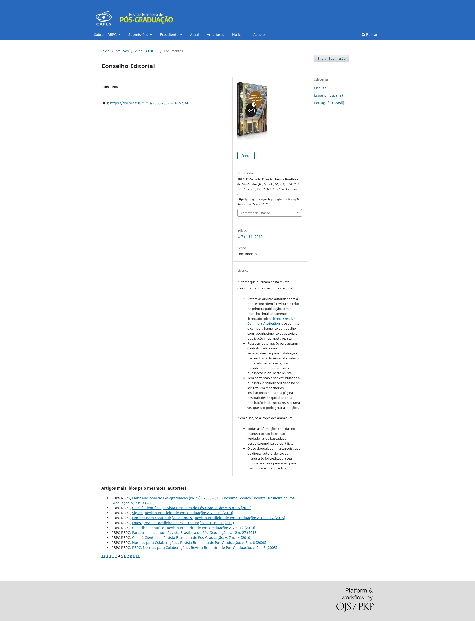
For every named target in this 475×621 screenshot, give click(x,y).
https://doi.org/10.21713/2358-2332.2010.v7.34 (149, 103)
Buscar (371, 34)
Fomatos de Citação (255, 213)
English (320, 88)
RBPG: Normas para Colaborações (160, 547)
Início (105, 51)
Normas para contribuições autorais (162, 517)
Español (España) (328, 95)
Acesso (259, 34)
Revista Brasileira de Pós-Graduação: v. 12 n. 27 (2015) (240, 517)
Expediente (169, 34)
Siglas (137, 512)
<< (103, 555)
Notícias (238, 34)
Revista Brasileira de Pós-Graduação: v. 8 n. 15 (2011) (207, 508)
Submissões (138, 34)
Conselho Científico (148, 527)
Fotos (137, 522)
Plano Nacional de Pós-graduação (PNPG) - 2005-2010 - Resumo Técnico (192, 498)
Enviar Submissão (332, 58)
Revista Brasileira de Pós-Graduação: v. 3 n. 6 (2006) (223, 542)
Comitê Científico (146, 508)
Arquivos (122, 51)
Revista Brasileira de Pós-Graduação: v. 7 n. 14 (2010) (207, 537)
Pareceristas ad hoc (149, 532)
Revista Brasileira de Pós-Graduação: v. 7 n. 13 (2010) (189, 512)
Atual (194, 34)
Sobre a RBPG (106, 34)
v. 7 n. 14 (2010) (146, 51)
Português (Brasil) (329, 102)
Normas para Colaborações (155, 542)
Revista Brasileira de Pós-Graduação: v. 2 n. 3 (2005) (234, 547)
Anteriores (215, 34)
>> (138, 555)
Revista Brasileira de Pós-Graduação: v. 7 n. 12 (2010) (211, 527)
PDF (247, 155)
